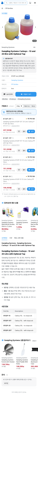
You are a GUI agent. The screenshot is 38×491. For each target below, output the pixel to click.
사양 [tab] (10, 238)
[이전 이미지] (2, 27)
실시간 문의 (9, 94)
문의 (24, 131)
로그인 (6, 383)
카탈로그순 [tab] (27, 106)
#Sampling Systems (24, 99)
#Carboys (13, 99)
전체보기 (34, 341)
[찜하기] (19, 131)
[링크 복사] (34, 47)
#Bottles (5, 99)
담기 (32, 131)
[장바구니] (30, 3)
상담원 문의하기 (15, 126)
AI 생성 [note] (5, 14)
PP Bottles (9, 8)
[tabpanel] (19, 287)
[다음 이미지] (35, 27)
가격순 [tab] (19, 106)
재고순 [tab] (33, 106)
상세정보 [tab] (4, 238)
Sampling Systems (8, 47)
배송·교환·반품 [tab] (19, 238)
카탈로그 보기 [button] (27, 94)
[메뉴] (35, 3)
